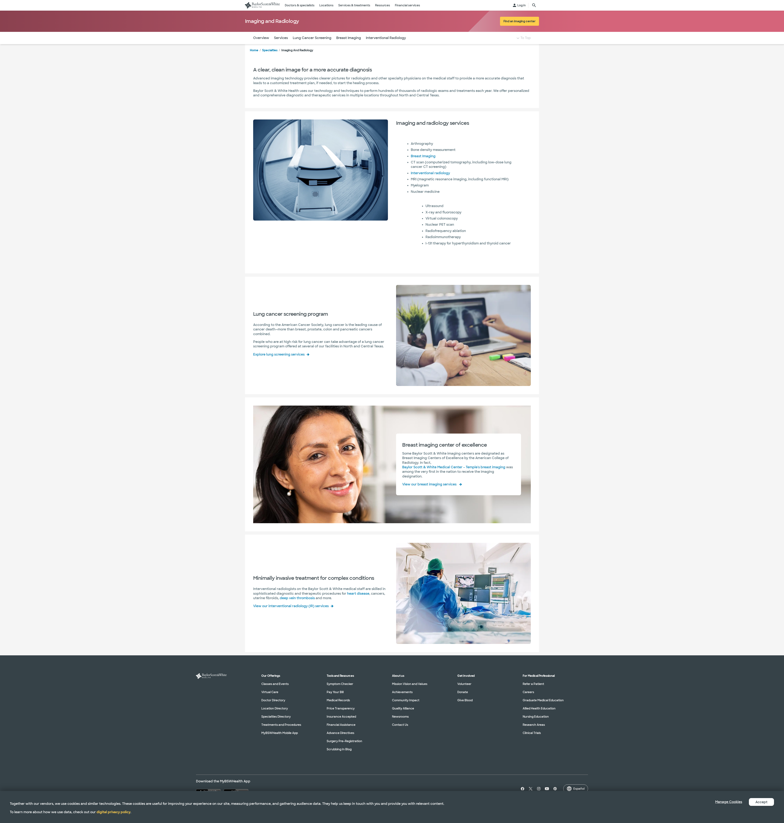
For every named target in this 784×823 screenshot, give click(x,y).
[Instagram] (539, 788)
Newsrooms (400, 716)
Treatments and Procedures (281, 725)
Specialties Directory (276, 716)
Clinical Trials (532, 733)
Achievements (402, 692)
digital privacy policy (113, 812)
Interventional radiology (430, 173)
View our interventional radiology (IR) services (291, 606)
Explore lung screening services (279, 354)
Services (281, 38)
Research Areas (534, 725)
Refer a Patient (533, 684)
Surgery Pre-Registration (344, 741)
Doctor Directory (273, 700)
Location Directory (274, 708)
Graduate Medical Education (543, 700)
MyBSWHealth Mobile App (279, 733)
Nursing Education (536, 716)
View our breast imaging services (429, 484)
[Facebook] (522, 788)
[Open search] (534, 5)
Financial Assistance (341, 725)
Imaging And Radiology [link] (297, 50)
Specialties (269, 50)
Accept (761, 802)
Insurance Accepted (341, 716)
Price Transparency (341, 708)
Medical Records (338, 700)
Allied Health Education (539, 708)
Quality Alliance (403, 708)
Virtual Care (269, 692)
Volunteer (464, 684)
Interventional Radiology (386, 38)
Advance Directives (340, 733)
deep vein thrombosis (297, 598)
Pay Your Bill (335, 692)
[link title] (262, 5)
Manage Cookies (728, 802)
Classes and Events (275, 684)
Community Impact (405, 700)
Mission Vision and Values (409, 684)
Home (254, 50)
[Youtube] (547, 788)
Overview (261, 38)
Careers (528, 692)
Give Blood (465, 700)
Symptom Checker (340, 684)
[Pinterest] (555, 788)
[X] (531, 788)
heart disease (358, 593)
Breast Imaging (348, 38)
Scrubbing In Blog (339, 749)
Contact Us (400, 725)
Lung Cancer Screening (312, 38)
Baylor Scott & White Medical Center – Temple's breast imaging (453, 467)
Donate (462, 692)
